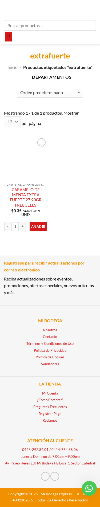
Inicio (12, 67)
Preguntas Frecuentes (50, 407)
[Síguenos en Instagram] (54, 476)
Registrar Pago (50, 414)
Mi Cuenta (50, 393)
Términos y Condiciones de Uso (50, 343)
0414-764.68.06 (64, 449)
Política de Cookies (50, 357)
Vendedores (50, 364)
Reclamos (50, 420)
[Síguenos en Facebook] (45, 476)
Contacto (50, 336)
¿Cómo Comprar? (50, 400)
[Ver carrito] (93, 9)
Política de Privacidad (50, 350)
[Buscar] (8, 36)
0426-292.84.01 (35, 449)
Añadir (38, 226)
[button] (7, 9)
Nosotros (50, 330)
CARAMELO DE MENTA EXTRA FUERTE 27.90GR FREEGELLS (26, 197)
